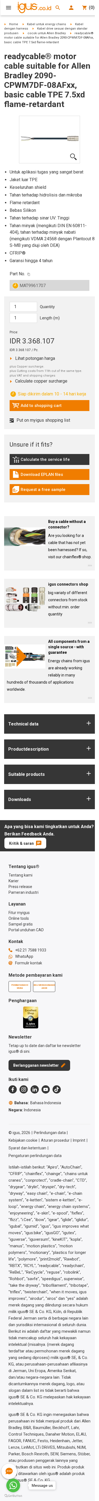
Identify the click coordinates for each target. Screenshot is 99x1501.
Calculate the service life (42, 461)
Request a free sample (38, 491)
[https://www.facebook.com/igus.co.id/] (13, 1089)
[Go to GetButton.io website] (13, 1495)
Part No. (17, 273)
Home (13, 24)
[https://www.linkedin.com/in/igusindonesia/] (35, 1089)
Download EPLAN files (37, 476)
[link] (49, 461)
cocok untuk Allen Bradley (47, 33)
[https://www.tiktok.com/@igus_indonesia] (57, 1089)
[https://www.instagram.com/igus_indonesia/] (24, 1089)
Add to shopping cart (37, 407)
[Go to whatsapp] (13, 1485)
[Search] (57, 7)
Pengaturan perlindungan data (35, 1155)
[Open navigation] (8, 7)
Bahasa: (37, 1103)
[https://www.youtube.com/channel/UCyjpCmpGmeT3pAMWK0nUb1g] (46, 1089)
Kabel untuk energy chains (46, 24)
